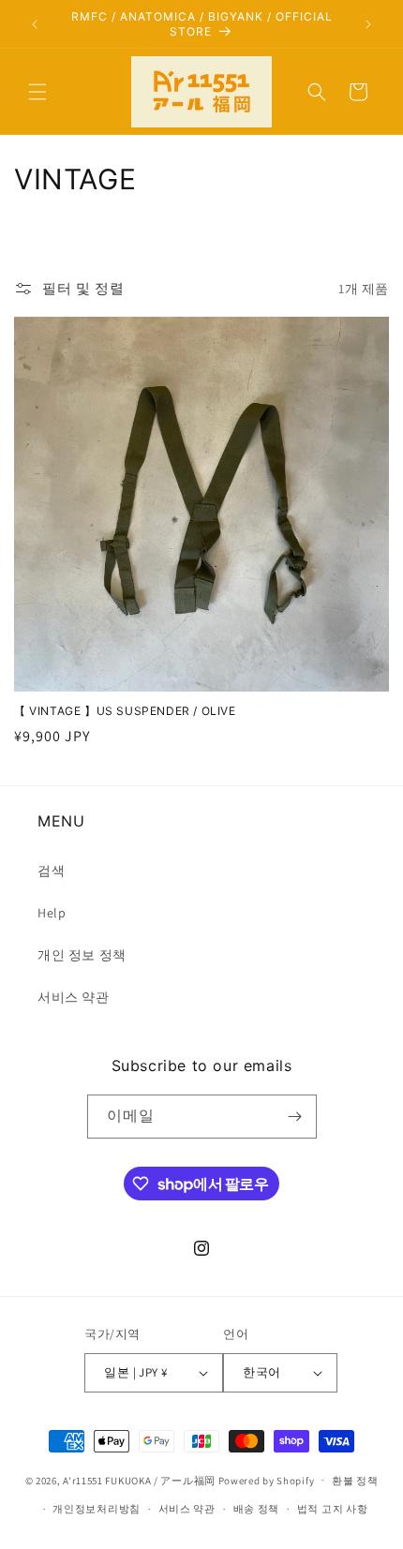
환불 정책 (355, 1480)
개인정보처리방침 (96, 1508)
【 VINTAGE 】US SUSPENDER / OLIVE (125, 711)
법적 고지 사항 (332, 1508)
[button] (37, 91)
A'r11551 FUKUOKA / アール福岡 (139, 1479)
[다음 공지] (368, 24)
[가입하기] (295, 1117)
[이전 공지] (34, 24)
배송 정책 (256, 1508)
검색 (51, 870)
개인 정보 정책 (82, 954)
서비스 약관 (73, 997)
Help (51, 912)
